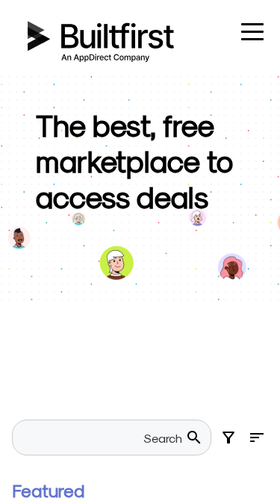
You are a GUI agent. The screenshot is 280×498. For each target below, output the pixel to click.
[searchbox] (103, 437)
